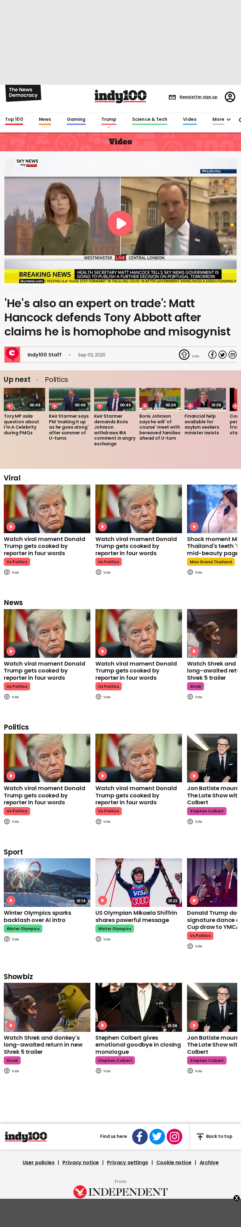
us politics (17, 562)
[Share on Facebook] (212, 355)
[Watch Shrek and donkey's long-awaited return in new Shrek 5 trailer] (47, 1007)
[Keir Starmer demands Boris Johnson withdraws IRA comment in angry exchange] (115, 399)
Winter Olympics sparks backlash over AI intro (37, 916)
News (45, 119)
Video (189, 119)
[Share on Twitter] (222, 355)
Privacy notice (80, 1163)
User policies (39, 1163)
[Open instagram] (174, 1136)
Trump (108, 119)
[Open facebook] (140, 1136)
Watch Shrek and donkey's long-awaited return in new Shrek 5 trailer (43, 1045)
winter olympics (23, 928)
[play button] (120, 223)
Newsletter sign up (198, 96)
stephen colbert (207, 811)
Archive (209, 1163)
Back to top (219, 1136)
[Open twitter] (157, 1136)
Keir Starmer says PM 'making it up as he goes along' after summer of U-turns (69, 427)
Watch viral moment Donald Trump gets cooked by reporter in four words (44, 546)
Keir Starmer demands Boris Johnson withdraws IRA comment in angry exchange (115, 430)
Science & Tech (149, 119)
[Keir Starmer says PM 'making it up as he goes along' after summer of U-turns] (69, 399)
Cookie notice (173, 1163)
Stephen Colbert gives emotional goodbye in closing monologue (138, 1045)
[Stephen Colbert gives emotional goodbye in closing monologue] (138, 1007)
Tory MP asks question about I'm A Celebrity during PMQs (21, 424)
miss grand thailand (211, 562)
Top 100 (14, 119)
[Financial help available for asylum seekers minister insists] (205, 399)
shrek (195, 686)
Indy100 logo (121, 96)
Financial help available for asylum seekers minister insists (202, 424)
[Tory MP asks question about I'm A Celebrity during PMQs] (24, 399)
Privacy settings (127, 1163)
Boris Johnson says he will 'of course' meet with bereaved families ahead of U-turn (159, 427)
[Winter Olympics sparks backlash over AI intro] (47, 882)
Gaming (76, 119)
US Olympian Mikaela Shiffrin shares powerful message (136, 916)
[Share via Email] (232, 355)
